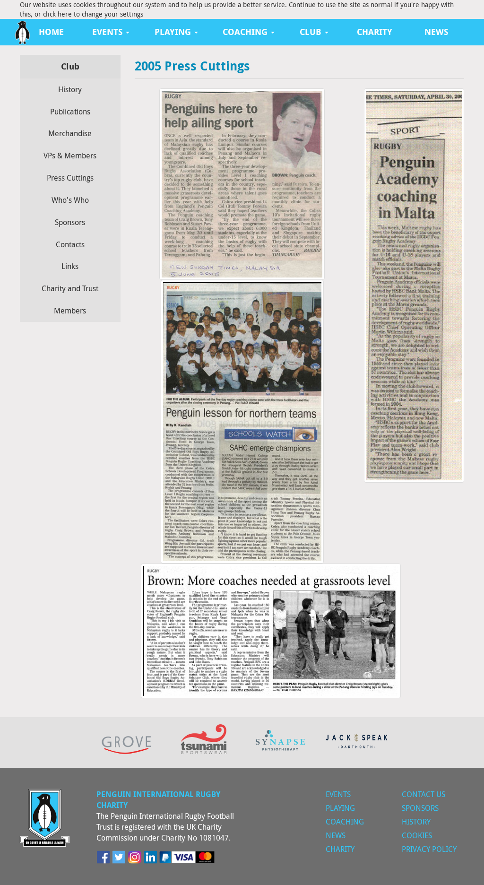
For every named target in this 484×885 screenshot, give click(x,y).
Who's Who (70, 200)
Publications (70, 111)
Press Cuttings (70, 178)
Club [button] (312, 32)
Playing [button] (174, 32)
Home (51, 32)
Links (69, 266)
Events (338, 794)
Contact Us (423, 794)
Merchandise (70, 133)
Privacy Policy (429, 849)
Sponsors (70, 222)
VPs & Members (69, 155)
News (436, 32)
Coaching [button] (246, 32)
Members (70, 310)
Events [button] (108, 32)
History (70, 89)
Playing (340, 808)
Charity (374, 32)
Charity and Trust (70, 288)
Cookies (417, 835)
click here (57, 13)
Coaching (345, 821)
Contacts (70, 244)
